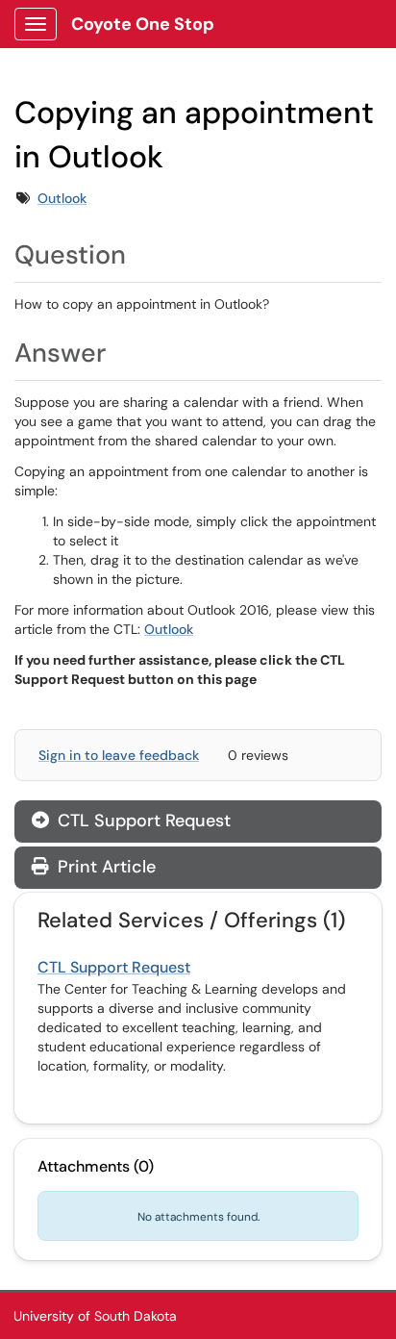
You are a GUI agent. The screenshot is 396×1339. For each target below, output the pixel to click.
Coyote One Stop (142, 24)
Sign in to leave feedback (118, 755)
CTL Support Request (142, 820)
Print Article (104, 866)
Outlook (62, 198)
